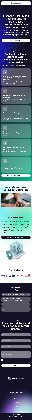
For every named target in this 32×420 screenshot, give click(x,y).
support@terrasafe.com (16, 392)
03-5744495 (16, 403)
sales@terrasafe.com (16, 387)
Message (3, 350)
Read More (3, 232)
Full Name (3, 332)
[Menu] (29, 3)
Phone (2, 338)
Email (2, 344)
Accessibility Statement (16, 414)
